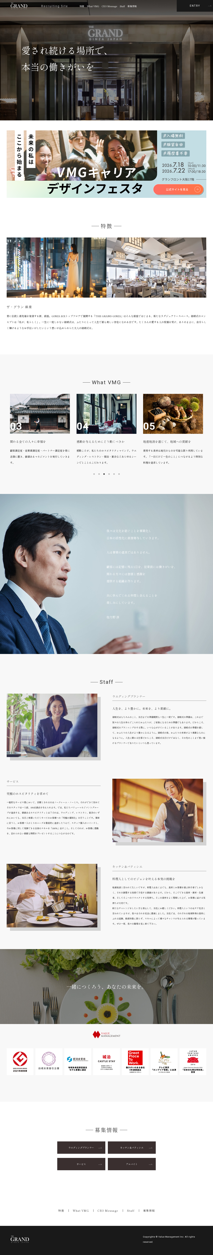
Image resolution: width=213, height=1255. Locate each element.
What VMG (93, 6)
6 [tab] (119, 474)
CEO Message (109, 6)
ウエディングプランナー (81, 1147)
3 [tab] (104, 474)
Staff (122, 6)
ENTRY (195, 5)
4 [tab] (109, 474)
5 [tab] (114, 474)
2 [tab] (99, 474)
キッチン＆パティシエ (131, 1147)
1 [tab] (94, 474)
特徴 (82, 6)
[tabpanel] (51, 429)
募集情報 (132, 6)
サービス (81, 1164)
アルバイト (132, 1164)
